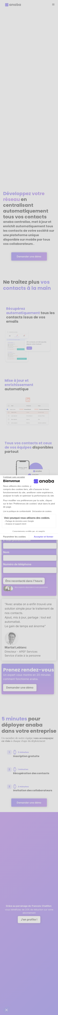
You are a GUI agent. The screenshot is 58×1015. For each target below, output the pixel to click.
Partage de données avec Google (20, 521)
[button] (6, 1009)
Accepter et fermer (43, 536)
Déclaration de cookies (42, 511)
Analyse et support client (16, 524)
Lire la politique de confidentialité (17, 511)
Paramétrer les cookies (14, 536)
